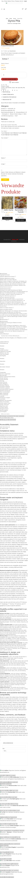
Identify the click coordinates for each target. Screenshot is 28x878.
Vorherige (8, 823)
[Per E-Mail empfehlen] (10, 90)
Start (7, 18)
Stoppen (2, 870)
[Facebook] (4, 90)
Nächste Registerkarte (11, 817)
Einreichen (7, 858)
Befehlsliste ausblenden (5, 783)
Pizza (25, 1)
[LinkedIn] (12, 90)
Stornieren (6, 870)
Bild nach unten (14, 790)
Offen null (17, 837)
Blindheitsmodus (4, 319)
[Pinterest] (8, 90)
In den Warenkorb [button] (21, 221)
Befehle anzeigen (11, 775)
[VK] (6, 90)
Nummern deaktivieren (14, 843)
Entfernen (11, 852)
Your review (4, 138)
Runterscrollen (3, 790)
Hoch (8, 797)
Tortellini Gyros (7, 210)
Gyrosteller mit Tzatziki (20, 211)
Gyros (14, 18)
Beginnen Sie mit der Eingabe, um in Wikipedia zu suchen (13, 337)
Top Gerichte (8, 87)
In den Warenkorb (9, 79)
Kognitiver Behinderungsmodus (7, 295)
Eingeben (2, 858)
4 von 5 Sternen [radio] (5, 134)
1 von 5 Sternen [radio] (5, 133)
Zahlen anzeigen (4, 830)
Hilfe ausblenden (4, 782)
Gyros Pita (20, 87)
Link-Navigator (3, 411)
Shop (10, 18)
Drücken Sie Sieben (10, 837)
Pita (24, 87)
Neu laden (2, 863)
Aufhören (6, 877)
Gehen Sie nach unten (5, 810)
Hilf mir (5, 775)
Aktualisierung (8, 863)
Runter (8, 790)
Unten (12, 810)
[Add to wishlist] (11, 199)
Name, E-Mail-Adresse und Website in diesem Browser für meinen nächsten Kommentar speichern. (13, 173)
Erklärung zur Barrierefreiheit (8, 419)
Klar (8, 852)
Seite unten (17, 810)
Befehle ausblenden (13, 782)
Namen (3, 158)
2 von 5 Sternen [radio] (14, 133)
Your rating (4, 131)
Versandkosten (13, 51)
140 (16, 87)
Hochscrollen (3, 797)
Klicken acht (3, 837)
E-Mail (3, 164)
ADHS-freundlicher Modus (6, 307)
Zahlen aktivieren (20, 830)
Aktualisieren (15, 863)
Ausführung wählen (7, 220)
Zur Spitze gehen (4, 803)
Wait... (4, 748)
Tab (1, 817)
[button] (14, 58)
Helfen (1, 775)
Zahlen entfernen (4, 845)
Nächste (4, 817)
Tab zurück (2, 823)
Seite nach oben (13, 797)
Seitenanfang (15, 803)
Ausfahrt (2, 877)
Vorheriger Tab (13, 823)
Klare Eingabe (3, 852)
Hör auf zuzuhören (14, 870)
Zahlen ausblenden (4, 843)
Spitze (10, 803)
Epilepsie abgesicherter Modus (7, 276)
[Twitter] (2, 90)
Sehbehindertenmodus (5, 287)
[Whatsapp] (15, 90)
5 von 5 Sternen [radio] (14, 134)
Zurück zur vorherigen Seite (14, 23)
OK (10, 858)
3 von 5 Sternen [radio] (22, 133)
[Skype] (16, 90)
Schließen (11, 877)
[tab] (6, 92)
